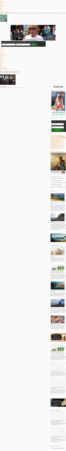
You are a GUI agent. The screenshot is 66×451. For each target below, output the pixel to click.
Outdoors (59, 144)
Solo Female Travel (55, 145)
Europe (58, 140)
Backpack (63, 135)
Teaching (58, 146)
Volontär (60, 147)
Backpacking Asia (55, 138)
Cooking (63, 139)
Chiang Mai (58, 139)
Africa (58, 135)
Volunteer (63, 147)
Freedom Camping (54, 141)
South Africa (61, 145)
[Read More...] (63, 278)
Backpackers (54, 137)
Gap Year (59, 141)
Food (63, 140)
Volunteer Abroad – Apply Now (55, 446)
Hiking (52, 143)
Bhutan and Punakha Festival (55, 324)
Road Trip (63, 144)
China (61, 139)
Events (62, 140)
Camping (52, 139)
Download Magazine (58, 114)
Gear (62, 141)
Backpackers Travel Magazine (11, 87)
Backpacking (61, 137)
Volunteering (52, 148)
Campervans (63, 138)
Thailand (60, 146)
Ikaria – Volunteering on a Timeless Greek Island (57, 178)
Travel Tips (54, 147)
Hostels (55, 143)
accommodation (54, 135)
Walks (55, 148)
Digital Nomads (53, 140)
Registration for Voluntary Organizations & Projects (58, 448)
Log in (26, 87)
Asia (61, 135)
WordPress (23, 87)
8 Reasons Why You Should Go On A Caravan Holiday (58, 182)
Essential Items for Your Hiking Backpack (56, 184)
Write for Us (18, 87)
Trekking (58, 147)
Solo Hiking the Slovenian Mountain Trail (56, 180)
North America (55, 144)
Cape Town (55, 139)
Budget (59, 138)
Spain (56, 146)
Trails (63, 146)
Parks (61, 144)
